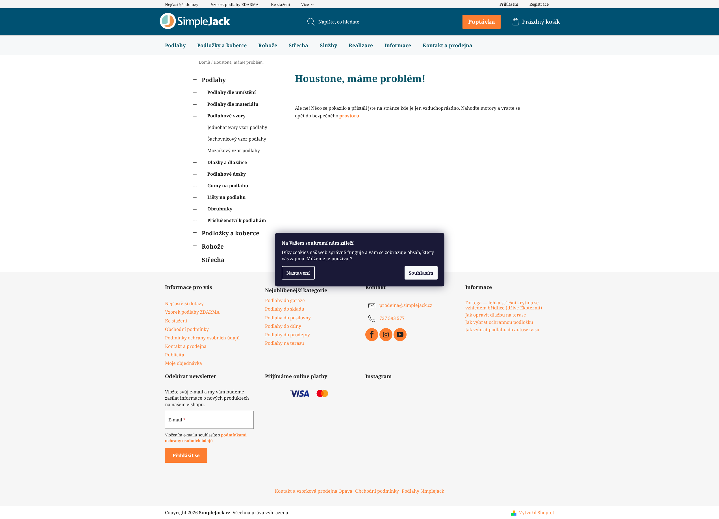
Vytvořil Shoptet (536, 512)
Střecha (213, 260)
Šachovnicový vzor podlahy (236, 139)
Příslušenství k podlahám (236, 220)
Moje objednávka (183, 363)
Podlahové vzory (226, 116)
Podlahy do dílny (283, 326)
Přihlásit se (186, 455)
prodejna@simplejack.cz (405, 305)
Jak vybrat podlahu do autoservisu (502, 329)
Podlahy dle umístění (231, 92)
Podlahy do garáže (285, 300)
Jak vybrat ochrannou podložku (499, 322)
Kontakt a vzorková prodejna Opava (313, 491)
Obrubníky (219, 209)
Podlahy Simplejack (423, 491)
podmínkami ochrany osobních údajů (206, 437)
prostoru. (350, 116)
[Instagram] (385, 334)
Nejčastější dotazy (181, 4)
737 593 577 (392, 318)
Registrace (539, 4)
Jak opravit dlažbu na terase (495, 315)
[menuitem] (175, 45)
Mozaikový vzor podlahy (233, 150)
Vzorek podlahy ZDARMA (235, 4)
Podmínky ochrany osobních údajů (202, 338)
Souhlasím (421, 273)
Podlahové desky (226, 174)
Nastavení (298, 273)
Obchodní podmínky (187, 329)
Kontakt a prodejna (186, 346)
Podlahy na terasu (284, 343)
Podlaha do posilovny (288, 318)
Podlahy (214, 80)
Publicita (174, 355)
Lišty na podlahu (226, 197)
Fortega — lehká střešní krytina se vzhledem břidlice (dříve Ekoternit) (503, 305)
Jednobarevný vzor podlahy (237, 127)
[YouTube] (400, 334)
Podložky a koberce (230, 233)
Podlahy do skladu (284, 309)
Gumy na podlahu (227, 185)
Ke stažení (280, 4)
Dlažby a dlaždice (227, 162)
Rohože (213, 246)
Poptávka (481, 21)
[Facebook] (371, 334)
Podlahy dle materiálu (233, 104)
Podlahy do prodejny (287, 334)
